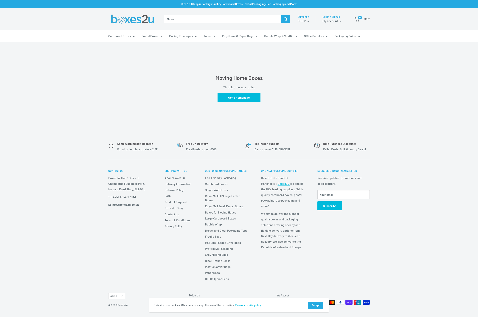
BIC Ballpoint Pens (217, 279)
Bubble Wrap (213, 224)
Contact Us (172, 214)
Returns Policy (174, 190)
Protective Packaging (219, 248)
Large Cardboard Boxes (220, 218)
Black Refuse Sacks (217, 260)
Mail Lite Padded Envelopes (223, 242)
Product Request (176, 202)
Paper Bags (212, 272)
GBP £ (113, 296)
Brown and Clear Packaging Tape (226, 230)
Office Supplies (314, 36)
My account (330, 21)
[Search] (285, 19)
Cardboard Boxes (119, 36)
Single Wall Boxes (216, 190)
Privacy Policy (174, 226)
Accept (315, 305)
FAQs (168, 196)
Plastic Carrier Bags (218, 266)
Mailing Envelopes (181, 36)
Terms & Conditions (177, 220)
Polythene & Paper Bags (238, 36)
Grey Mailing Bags (216, 254)
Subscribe (329, 206)
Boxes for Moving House (220, 212)
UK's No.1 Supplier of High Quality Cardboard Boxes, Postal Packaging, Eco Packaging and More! (239, 4)
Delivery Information (178, 184)
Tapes (208, 36)
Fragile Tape (213, 236)
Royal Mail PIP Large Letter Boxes (222, 198)
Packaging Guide (345, 36)
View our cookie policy (248, 305)
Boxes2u (284, 183)
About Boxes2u (175, 178)
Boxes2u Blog (174, 208)
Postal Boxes (150, 36)
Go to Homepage (239, 97)
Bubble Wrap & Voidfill (278, 36)
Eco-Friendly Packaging (220, 178)
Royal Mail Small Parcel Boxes (224, 206)
